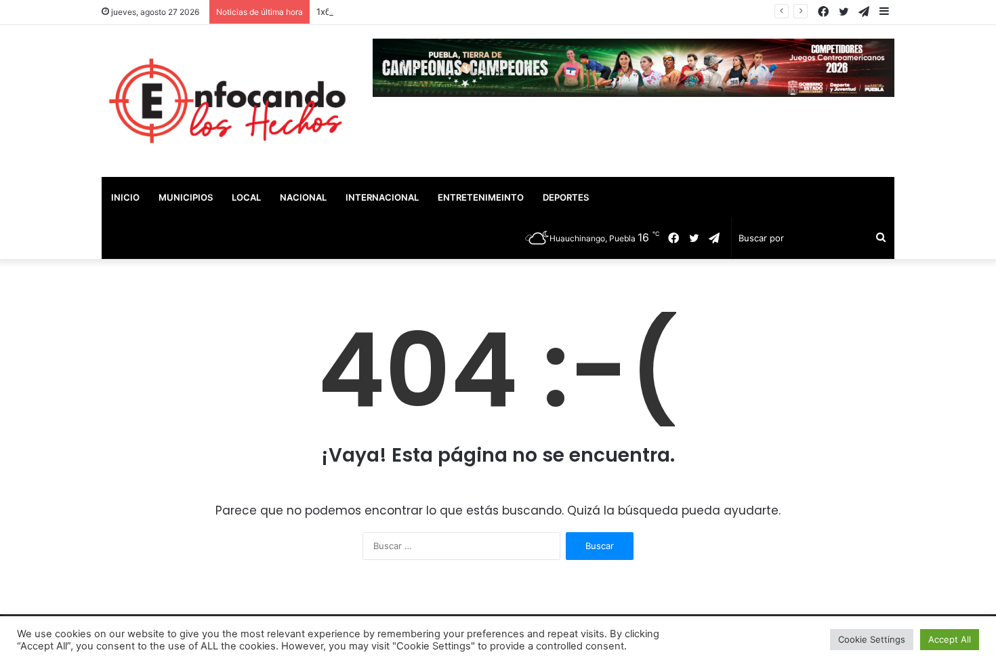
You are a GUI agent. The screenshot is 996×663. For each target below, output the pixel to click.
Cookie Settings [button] (871, 639)
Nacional (303, 197)
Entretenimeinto (481, 197)
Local (246, 197)
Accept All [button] (949, 639)
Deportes (566, 197)
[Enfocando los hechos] (227, 101)
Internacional (382, 197)
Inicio (125, 197)
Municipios (186, 197)
